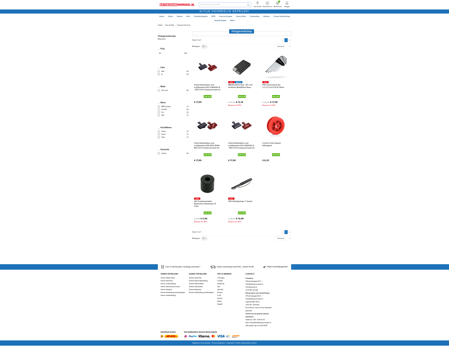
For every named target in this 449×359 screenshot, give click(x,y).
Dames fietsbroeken (196, 291)
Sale (162, 74)
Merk (163, 109)
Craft (219, 302)
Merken (266, 16)
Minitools (162, 46)
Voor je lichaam (225, 16)
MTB (213, 16)
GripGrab (220, 291)
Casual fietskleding (281, 16)
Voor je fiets (241, 16)
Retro (232, 21)
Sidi (218, 294)
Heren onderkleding (168, 291)
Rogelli (219, 311)
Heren (170, 16)
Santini (219, 305)
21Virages (221, 285)
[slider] (159, 60)
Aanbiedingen (220, 21)
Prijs (162, 55)
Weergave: (196, 53)
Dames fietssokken (196, 294)
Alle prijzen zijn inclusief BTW (256, 333)
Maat (162, 93)
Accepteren (283, 356)
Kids (188, 16)
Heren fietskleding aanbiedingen (173, 299)
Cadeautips (255, 16)
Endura (220, 299)
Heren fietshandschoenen (170, 294)
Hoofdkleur (166, 134)
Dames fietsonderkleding (198, 288)
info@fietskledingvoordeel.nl (260, 330)
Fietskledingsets (201, 16)
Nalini (219, 308)
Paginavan (196, 47)
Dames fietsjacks (195, 297)
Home (161, 16)
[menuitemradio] (286, 47)
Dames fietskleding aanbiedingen (201, 299)
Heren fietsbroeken (168, 285)
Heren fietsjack (166, 297)
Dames (180, 16)
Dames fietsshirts (195, 285)
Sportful (220, 297)
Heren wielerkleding (168, 302)
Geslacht (164, 156)
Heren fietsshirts (167, 288)
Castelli (220, 288)
